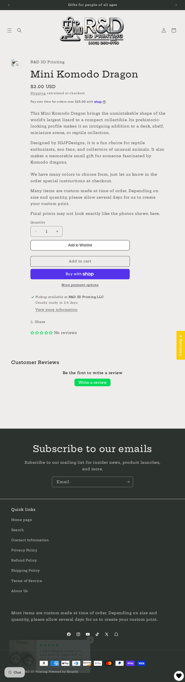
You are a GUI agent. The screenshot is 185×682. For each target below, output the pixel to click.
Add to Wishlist (80, 245)
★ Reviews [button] (180, 345)
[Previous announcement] (9, 5)
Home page (21, 520)
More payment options (80, 284)
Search (17, 530)
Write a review (92, 382)
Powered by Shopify (63, 671)
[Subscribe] (128, 482)
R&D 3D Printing (35, 671)
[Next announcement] (176, 5)
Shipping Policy (25, 570)
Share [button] (40, 322)
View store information (56, 310)
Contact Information (30, 540)
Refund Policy (24, 560)
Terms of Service (26, 581)
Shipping (38, 93)
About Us (19, 591)
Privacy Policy (24, 550)
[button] (9, 30)
